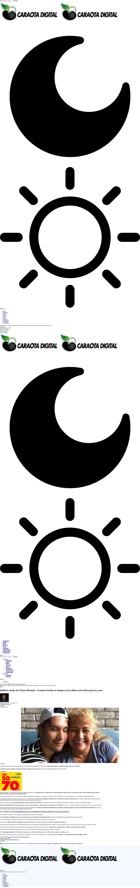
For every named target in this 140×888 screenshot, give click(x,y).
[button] (3, 332)
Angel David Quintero (5, 704)
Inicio (1, 685)
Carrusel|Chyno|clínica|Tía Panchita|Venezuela (18, 837)
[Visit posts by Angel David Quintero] (4, 701)
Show (5, 685)
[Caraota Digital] (60, 356)
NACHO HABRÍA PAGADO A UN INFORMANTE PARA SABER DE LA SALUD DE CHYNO (39, 812)
